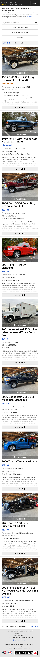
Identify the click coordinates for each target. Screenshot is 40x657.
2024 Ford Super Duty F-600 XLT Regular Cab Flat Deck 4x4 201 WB (20, 590)
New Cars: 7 (4, 4)
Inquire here (34, 626)
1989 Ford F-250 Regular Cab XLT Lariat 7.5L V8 (19, 140)
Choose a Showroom (19, 28)
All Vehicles (7, 43)
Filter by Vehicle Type (19, 32)
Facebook (29, 17)
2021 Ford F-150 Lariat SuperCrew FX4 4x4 (15, 525)
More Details (19, 107)
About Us (30, 631)
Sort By (19, 37)
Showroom (10, 631)
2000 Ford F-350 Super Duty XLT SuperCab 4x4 (19, 205)
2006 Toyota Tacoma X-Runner (20, 461)
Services (16, 631)
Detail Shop (23, 631)
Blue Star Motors (8, 2)
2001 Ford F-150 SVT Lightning (15, 266)
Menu (35, 3)
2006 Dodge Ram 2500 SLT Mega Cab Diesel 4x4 (18, 398)
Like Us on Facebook (20, 640)
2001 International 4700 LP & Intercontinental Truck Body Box (19, 332)
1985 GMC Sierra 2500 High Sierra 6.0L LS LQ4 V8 (18, 79)
